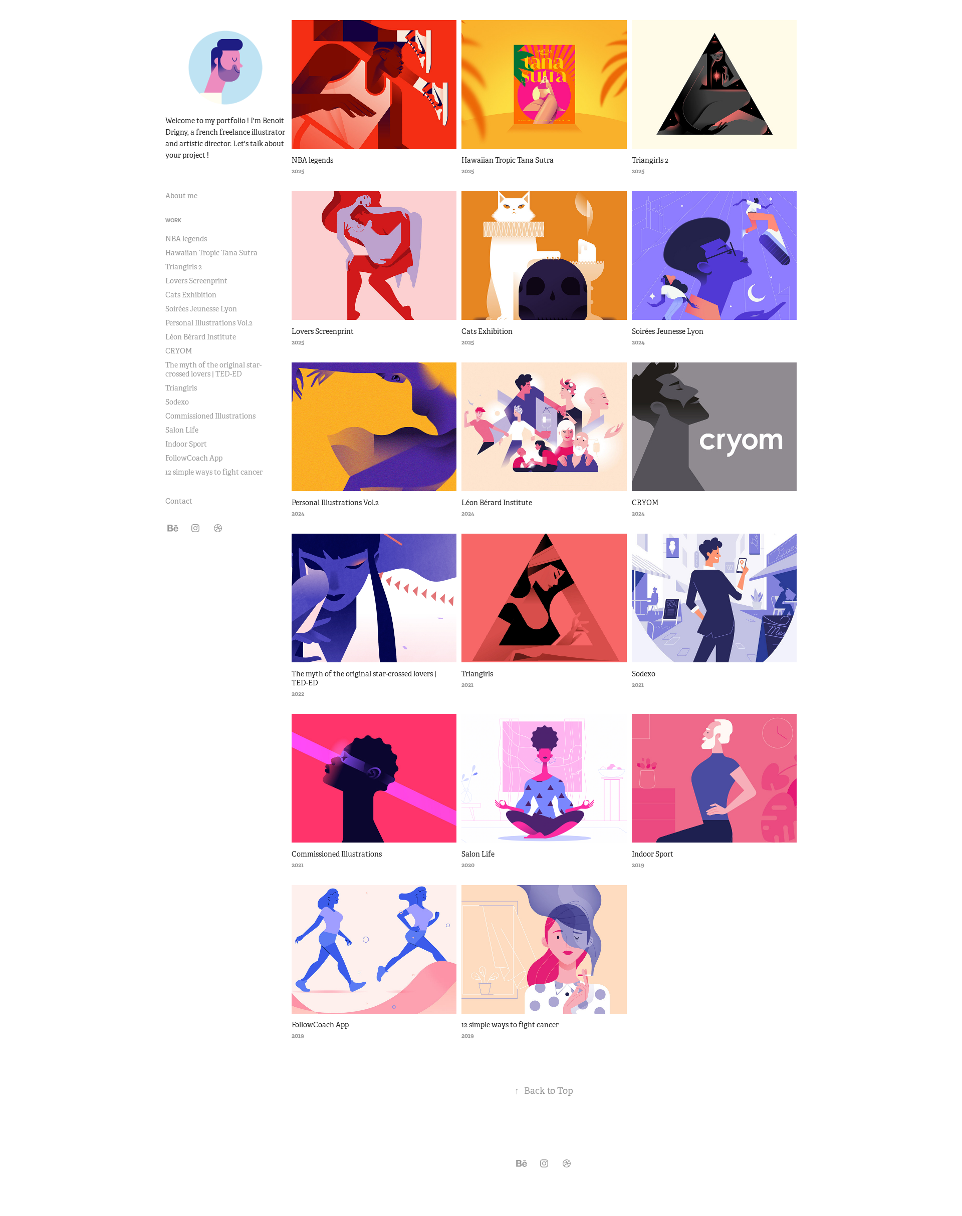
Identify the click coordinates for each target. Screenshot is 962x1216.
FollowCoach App (193, 458)
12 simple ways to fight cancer (214, 472)
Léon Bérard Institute (200, 336)
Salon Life (181, 430)
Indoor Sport (186, 444)
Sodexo (177, 402)
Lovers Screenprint (196, 280)
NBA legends (186, 238)
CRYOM (178, 350)
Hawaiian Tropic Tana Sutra (211, 252)
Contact (178, 501)
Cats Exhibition (190, 294)
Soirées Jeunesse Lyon (201, 308)
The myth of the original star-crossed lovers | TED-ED (213, 369)
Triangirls (181, 387)
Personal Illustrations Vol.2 (209, 322)
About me (181, 195)
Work (173, 220)
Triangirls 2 (183, 266)
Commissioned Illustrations (210, 416)
